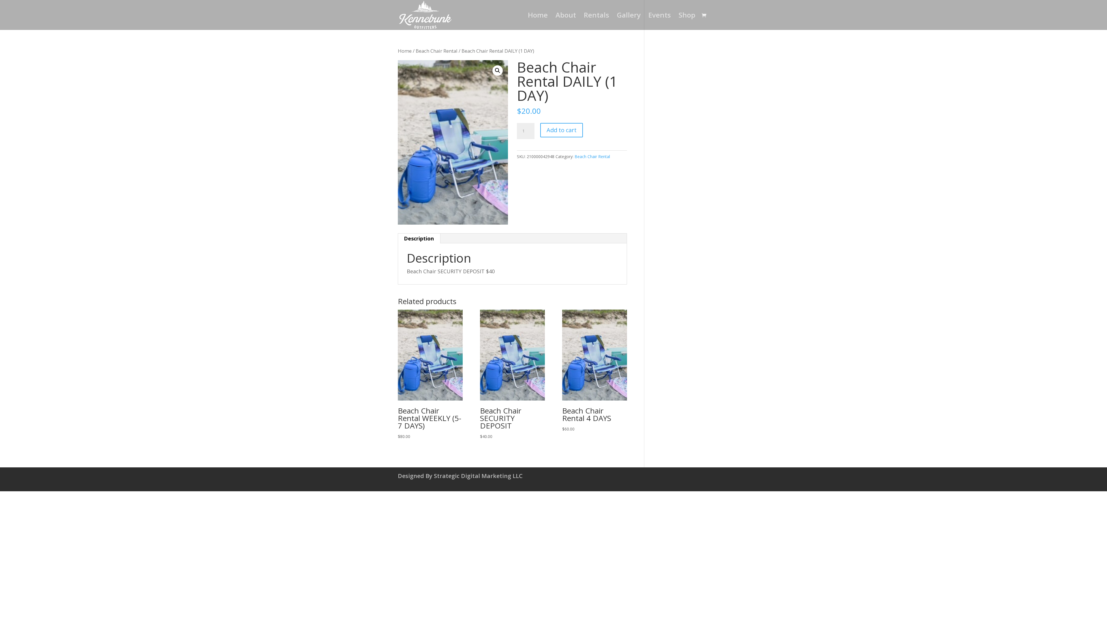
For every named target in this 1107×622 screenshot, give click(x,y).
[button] (497, 70)
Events (659, 16)
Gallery (629, 16)
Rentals (596, 16)
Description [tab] (419, 238)
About (566, 16)
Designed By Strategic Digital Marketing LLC (460, 476)
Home (538, 16)
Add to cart (562, 130)
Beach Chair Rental (437, 51)
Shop (687, 16)
